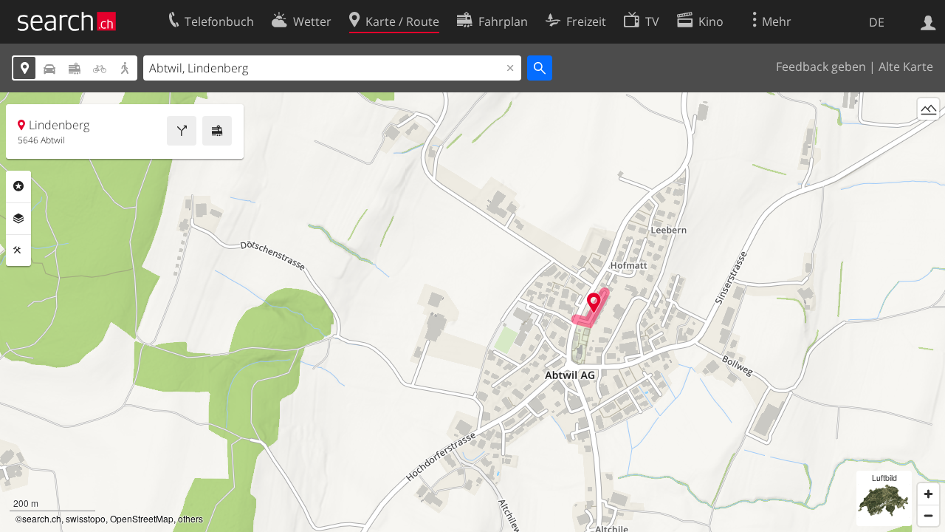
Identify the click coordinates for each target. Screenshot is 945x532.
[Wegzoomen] (928, 515)
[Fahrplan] (217, 131)
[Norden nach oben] (928, 136)
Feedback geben (821, 66)
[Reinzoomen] (928, 494)
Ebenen (18, 218)
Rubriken (18, 186)
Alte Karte (906, 66)
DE (876, 22)
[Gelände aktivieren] (928, 109)
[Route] (181, 131)
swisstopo (86, 518)
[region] (472, 312)
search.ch (41, 518)
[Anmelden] (928, 21)
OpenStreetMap (141, 518)
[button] (594, 302)
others (190, 518)
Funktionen (18, 250)
